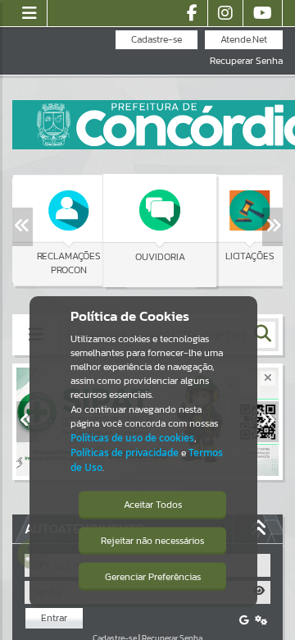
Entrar (54, 617)
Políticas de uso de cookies (132, 438)
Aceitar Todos (153, 504)
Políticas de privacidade (124, 452)
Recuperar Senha (246, 61)
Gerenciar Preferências (153, 576)
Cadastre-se (156, 39)
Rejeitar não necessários (152, 540)
